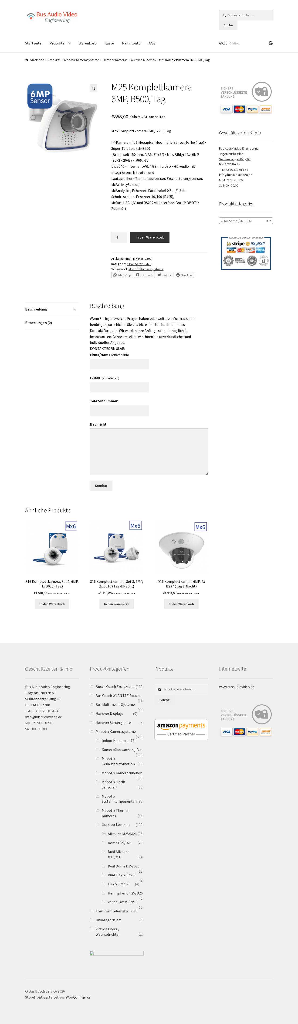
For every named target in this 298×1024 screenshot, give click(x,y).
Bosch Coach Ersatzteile (115, 686)
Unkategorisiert (108, 920)
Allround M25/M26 (143, 60)
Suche (228, 25)
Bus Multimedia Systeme (115, 704)
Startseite (33, 43)
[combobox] (246, 220)
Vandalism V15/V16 (123, 902)
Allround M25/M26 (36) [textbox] (244, 221)
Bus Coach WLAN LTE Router (118, 695)
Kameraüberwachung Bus (122, 749)
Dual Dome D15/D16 (123, 866)
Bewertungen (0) (38, 322)
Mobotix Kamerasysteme (81, 60)
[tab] (52, 309)
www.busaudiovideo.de (236, 686)
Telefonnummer (104, 401)
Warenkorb (87, 43)
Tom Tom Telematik (112, 911)
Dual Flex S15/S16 (121, 875)
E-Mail (104, 377)
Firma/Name (109, 354)
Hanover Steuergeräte (113, 722)
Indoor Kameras (114, 740)
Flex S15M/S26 (119, 884)
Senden (101, 485)
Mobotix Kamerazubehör (122, 773)
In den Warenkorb (150, 237)
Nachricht (98, 424)
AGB (152, 43)
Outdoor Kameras (115, 60)
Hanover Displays (109, 713)
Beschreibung (36, 309)
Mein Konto (131, 43)
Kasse (109, 43)
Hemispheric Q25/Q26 (125, 893)
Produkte (57, 43)
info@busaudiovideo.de (235, 175)
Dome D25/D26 (120, 842)
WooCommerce (78, 997)
